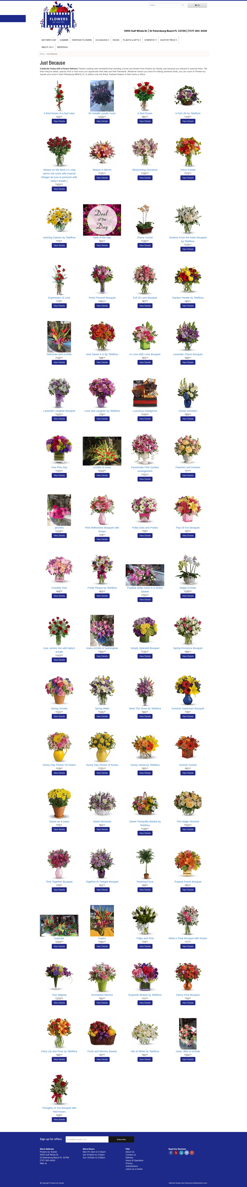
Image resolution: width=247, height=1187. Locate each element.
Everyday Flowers (82, 40)
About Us (130, 1152)
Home (42, 54)
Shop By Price (167, 40)
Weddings (62, 47)
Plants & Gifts (131, 40)
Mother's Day (49, 40)
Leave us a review (134, 1169)
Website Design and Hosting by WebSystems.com (188, 1183)
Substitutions (132, 1166)
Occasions (101, 40)
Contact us (131, 1154)
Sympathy (149, 40)
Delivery (129, 1157)
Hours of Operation (134, 1160)
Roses (116, 40)
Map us (43, 1163)
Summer (64, 40)
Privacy (129, 1163)
